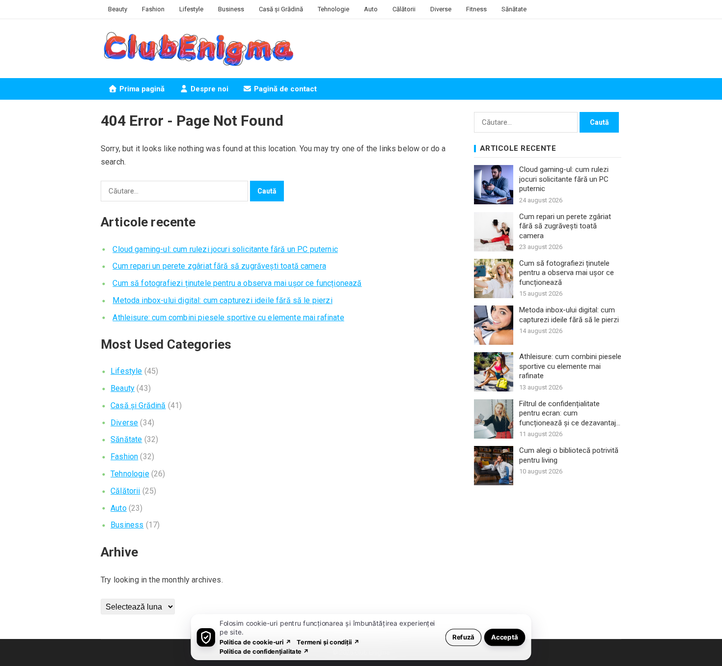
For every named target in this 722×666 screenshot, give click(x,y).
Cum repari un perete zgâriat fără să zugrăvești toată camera (219, 266)
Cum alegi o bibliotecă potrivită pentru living (568, 455)
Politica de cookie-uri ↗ (255, 641)
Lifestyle (191, 9)
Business (231, 9)
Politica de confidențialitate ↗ (264, 651)
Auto (371, 9)
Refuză (463, 637)
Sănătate (514, 9)
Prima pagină (141, 88)
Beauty (117, 9)
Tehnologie (333, 9)
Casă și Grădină (281, 9)
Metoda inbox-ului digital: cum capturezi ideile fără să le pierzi (222, 300)
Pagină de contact (284, 88)
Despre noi (208, 88)
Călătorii (404, 9)
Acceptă (504, 637)
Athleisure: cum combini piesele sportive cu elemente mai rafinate (228, 317)
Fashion (153, 9)
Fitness (476, 9)
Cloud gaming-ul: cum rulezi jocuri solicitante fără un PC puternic (225, 249)
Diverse (440, 9)
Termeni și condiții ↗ (328, 641)
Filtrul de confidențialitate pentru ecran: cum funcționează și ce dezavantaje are (569, 413)
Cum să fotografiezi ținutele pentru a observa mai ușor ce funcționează (236, 283)
